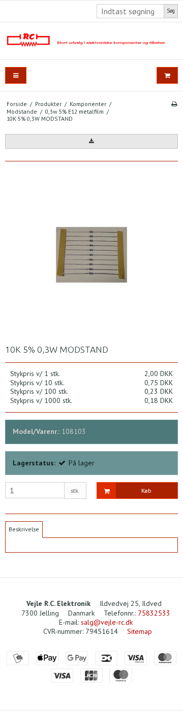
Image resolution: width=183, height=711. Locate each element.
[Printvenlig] (174, 104)
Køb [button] (146, 490)
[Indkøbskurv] (167, 75)
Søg (171, 10)
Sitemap (139, 631)
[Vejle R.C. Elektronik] (91, 41)
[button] (91, 141)
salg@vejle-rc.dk (107, 622)
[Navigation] (15, 75)
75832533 (154, 613)
